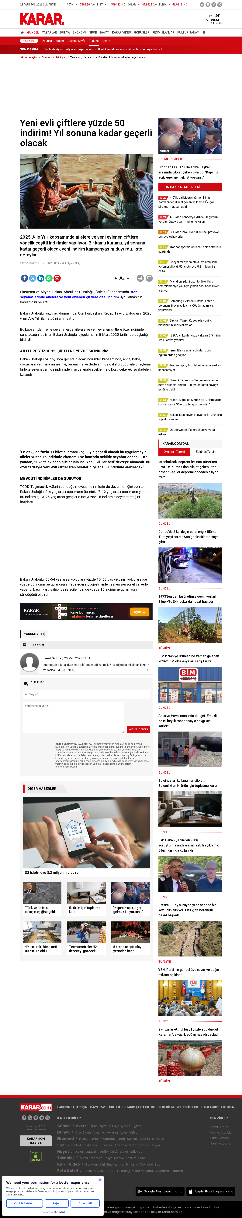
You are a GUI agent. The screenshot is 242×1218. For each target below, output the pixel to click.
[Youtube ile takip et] (202, 4)
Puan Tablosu (220, 1138)
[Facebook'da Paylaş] (24, 278)
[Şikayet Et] (147, 670)
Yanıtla (51, 669)
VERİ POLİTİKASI (187, 1107)
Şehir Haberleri (221, 1143)
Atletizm (120, 1145)
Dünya (65, 32)
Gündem (91, 1164)
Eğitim (60, 41)
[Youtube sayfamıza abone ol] (35, 1117)
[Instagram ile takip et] (47, 1117)
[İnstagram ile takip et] (208, 4)
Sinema (112, 1164)
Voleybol (105, 1145)
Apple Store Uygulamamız (214, 1191)
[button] (116, 278)
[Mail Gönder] (57, 278)
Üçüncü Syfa (97, 1126)
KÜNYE (94, 1107)
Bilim (141, 1158)
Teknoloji (65, 1157)
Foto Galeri (67, 1170)
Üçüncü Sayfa (76, 41)
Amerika (99, 1132)
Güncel (33, 32)
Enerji (121, 1139)
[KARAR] (42, 18)
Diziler (78, 1151)
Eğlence (136, 1151)
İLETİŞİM (82, 1107)
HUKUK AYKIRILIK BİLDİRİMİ (217, 1107)
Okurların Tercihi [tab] (174, 452)
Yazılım (131, 1158)
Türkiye (94, 41)
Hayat (104, 32)
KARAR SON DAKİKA (36, 1140)
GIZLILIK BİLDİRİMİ (163, 1107)
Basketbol (90, 1145)
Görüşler (141, 32)
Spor (93, 32)
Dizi (102, 1164)
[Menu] (203, 32)
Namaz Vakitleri (221, 1132)
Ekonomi (79, 32)
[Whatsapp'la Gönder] (49, 278)
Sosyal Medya (114, 1158)
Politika (47, 41)
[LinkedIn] (40, 278)
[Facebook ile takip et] (213, 4)
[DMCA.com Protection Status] (36, 1156)
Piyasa (83, 1139)
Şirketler (158, 1139)
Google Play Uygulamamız (163, 1191)
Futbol (76, 1145)
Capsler (100, 1171)
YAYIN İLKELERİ (110, 1107)
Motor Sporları (139, 1145)
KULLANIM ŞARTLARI (135, 1107)
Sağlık (103, 1151)
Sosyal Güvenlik (138, 1139)
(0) (63, 669)
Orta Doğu (83, 1132)
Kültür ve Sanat (143, 1171)
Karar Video (121, 32)
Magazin (91, 1151)
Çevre (106, 41)
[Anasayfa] (23, 32)
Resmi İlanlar (163, 32)
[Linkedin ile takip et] (41, 1117)
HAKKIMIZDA (65, 1107)
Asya (123, 1132)
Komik (124, 1164)
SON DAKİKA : (30, 49)
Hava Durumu (220, 1127)
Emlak (94, 1139)
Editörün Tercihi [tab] (206, 452)
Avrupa (112, 1132)
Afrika (133, 1132)
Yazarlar (49, 32)
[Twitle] (32, 278)
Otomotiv (108, 1139)
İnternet (96, 1158)
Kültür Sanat (188, 32)
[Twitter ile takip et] (219, 4)
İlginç (134, 1164)
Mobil (84, 1158)
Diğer (156, 1145)
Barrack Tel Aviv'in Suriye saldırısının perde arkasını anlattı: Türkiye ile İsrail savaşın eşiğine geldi (107, 49)
